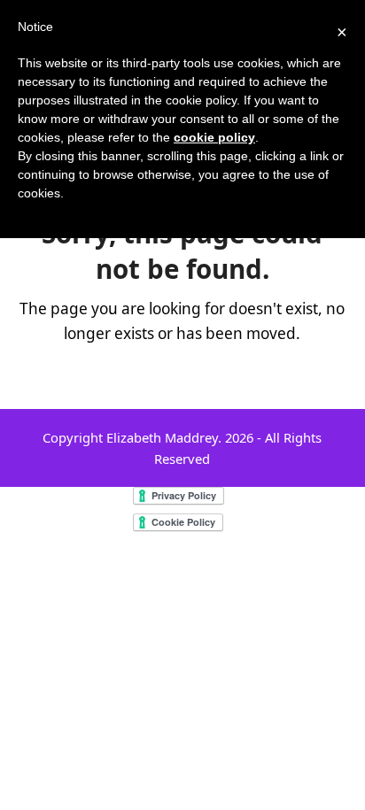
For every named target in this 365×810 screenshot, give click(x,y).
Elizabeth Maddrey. (163, 437)
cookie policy (214, 137)
